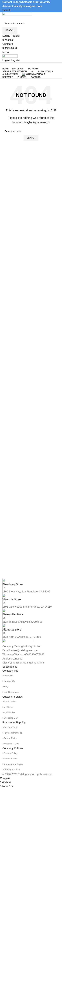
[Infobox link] (31, 582)
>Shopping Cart (10, 718)
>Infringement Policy (12, 764)
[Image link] (18, 641)
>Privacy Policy (9, 753)
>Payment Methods (12, 732)
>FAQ (5, 686)
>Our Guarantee (10, 692)
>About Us (7, 675)
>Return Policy (9, 738)
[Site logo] (17, 15)
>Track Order (9, 701)
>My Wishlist (8, 712)
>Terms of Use (9, 758)
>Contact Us (8, 681)
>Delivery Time (9, 727)
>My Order (7, 707)
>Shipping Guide (10, 743)
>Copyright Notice (11, 769)
